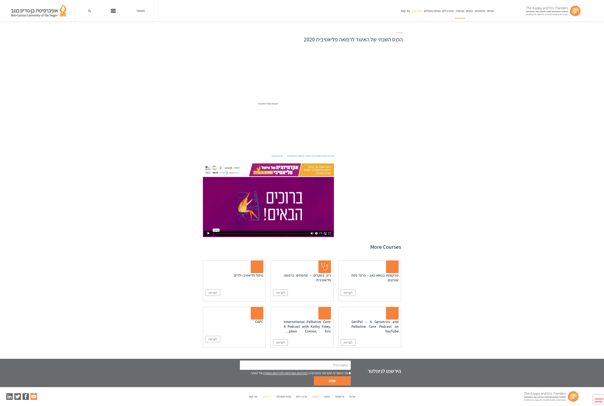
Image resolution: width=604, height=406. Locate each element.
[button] (89, 11)
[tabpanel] (268, 146)
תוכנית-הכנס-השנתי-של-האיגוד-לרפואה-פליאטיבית (310, 156)
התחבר (140, 11)
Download (277, 156)
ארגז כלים (448, 11)
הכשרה (460, 11)
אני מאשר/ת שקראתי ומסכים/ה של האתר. (299, 373)
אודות (490, 11)
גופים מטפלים (432, 11)
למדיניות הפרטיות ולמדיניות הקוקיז (285, 373)
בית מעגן (417, 11)
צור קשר (405, 11)
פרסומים (480, 11)
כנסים (469, 11)
